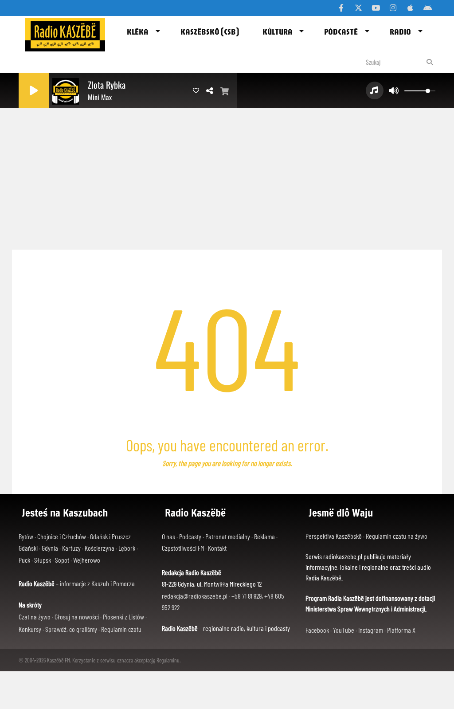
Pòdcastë (341, 31)
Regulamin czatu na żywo (396, 536)
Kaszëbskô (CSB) (209, 31)
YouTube (343, 630)
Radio (400, 31)
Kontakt (217, 548)
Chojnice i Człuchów (61, 536)
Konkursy (30, 629)
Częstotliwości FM (183, 548)
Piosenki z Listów (123, 616)
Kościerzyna (99, 548)
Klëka (138, 31)
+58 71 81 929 (246, 595)
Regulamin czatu (121, 629)
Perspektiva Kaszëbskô (334, 536)
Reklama (264, 536)
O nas (168, 536)
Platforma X (401, 630)
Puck (24, 560)
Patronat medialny (227, 536)
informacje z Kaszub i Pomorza (97, 583)
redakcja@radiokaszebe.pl (194, 595)
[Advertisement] (227, 176)
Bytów (26, 536)
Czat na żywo (35, 616)
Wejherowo (86, 560)
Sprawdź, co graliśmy (71, 629)
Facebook (317, 630)
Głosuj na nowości (77, 616)
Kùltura (277, 31)
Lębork (126, 548)
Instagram (370, 630)
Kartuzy (71, 548)
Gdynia (50, 548)
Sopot (62, 560)
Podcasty (190, 536)
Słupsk (42, 560)
